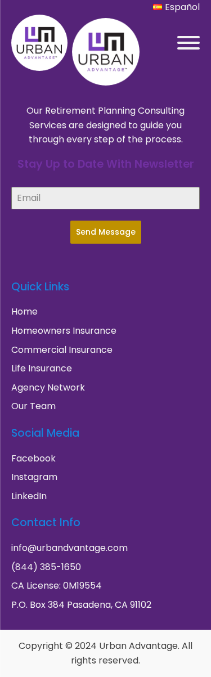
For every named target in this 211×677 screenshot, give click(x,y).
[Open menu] (188, 43)
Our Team (33, 406)
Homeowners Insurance (63, 330)
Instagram (34, 476)
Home (24, 311)
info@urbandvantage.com (69, 547)
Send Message (106, 231)
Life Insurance (41, 368)
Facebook (33, 458)
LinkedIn (29, 496)
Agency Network (48, 387)
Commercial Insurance (62, 349)
